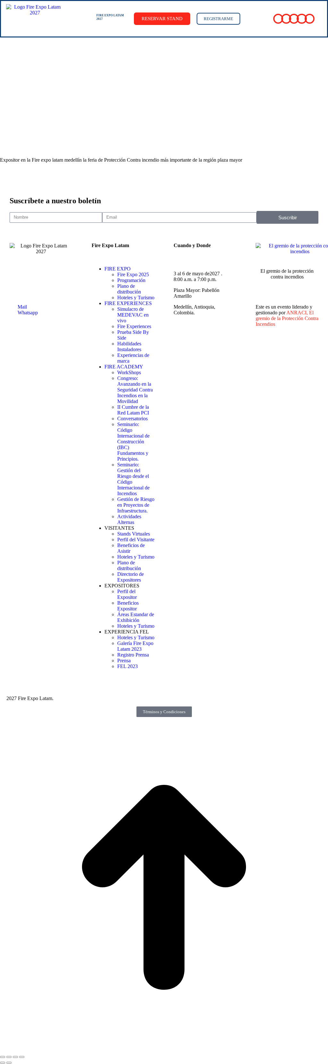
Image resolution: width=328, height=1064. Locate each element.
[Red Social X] (286, 19)
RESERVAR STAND (162, 18)
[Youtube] (301, 347)
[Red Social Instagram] (310, 19)
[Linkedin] (289, 347)
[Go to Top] (164, 1049)
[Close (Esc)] (2, 1057)
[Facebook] (264, 347)
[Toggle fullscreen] (15, 1057)
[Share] (9, 1057)
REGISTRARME (218, 18)
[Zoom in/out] (21, 1057)
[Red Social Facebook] (278, 19)
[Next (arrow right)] (9, 1063)
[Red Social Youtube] (302, 19)
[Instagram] (314, 347)
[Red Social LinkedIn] (294, 19)
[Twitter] (276, 347)
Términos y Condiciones (164, 711)
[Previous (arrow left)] (2, 1063)
